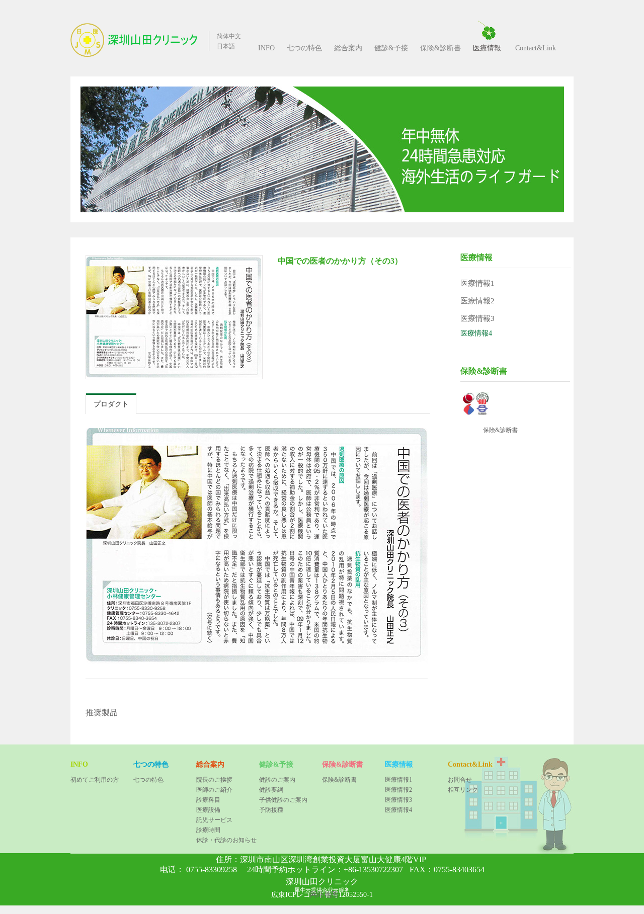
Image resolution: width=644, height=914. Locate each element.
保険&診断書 (500, 430)
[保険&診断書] (477, 395)
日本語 (226, 46)
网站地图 (322, 894)
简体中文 (229, 36)
